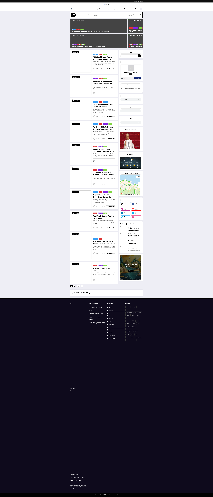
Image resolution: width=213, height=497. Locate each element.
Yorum (137, 223)
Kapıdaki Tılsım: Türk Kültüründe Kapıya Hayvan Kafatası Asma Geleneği (103, 196)
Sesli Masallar (111, 324)
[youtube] (142, 1)
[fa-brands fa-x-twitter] (136, 1)
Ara (131, 52)
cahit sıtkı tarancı (129, 312)
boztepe (133, 309)
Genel (78, 29)
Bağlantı (130, 270)
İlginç (82, 29)
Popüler (130, 223)
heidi (133, 320)
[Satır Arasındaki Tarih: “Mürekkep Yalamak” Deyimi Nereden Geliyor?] (82, 153)
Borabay (128, 309)
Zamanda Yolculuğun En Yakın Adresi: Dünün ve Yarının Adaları (140, 14)
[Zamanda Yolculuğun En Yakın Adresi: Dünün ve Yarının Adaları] (98, 40)
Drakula (133, 315)
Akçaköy (85, 8)
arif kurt (73, 20)
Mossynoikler (129, 331)
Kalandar (132, 326)
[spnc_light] (141, 9)
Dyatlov (138, 315)
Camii (136, 312)
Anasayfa (79, 8)
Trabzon (110, 332)
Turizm (132, 337)
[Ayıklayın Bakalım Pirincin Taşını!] (82, 272)
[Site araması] (137, 9)
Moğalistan (135, 331)
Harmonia (128, 320)
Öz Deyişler (108, 8)
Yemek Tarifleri (112, 338)
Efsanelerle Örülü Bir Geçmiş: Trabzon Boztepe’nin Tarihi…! (85, 14)
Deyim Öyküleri (99, 8)
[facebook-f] (135, 1)
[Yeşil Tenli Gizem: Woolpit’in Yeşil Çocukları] (82, 220)
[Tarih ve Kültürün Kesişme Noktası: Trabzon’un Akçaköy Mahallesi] (82, 131)
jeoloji (128, 326)
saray (127, 337)
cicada (140, 312)
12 (78, 286)
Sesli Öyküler (124, 8)
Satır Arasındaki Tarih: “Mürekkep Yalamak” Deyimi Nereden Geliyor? (104, 150)
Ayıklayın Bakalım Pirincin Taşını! (103, 269)
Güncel (123, 223)
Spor (110, 327)
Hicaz (137, 320)
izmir (138, 323)
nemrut (128, 334)
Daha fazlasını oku (111, 68)
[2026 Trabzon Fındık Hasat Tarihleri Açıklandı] (82, 109)
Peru (132, 334)
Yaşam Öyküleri (116, 8)
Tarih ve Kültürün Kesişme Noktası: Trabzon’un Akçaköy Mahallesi (104, 128)
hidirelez (128, 323)
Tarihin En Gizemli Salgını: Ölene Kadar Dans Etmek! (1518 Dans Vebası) (103, 174)
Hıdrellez (133, 323)
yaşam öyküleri (138, 337)
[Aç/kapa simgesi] (71, 9)
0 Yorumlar (103, 68)
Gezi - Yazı (74, 44)
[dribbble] (138, 1)
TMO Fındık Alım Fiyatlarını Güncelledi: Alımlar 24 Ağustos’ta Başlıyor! (112, 14)
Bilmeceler (111, 310)
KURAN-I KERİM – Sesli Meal (100, 494)
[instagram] (140, 1)
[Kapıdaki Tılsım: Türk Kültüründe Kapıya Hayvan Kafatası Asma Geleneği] (82, 199)
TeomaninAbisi (132, 35)
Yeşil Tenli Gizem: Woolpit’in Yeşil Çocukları (104, 217)
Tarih (110, 329)
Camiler (110, 313)
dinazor (128, 315)
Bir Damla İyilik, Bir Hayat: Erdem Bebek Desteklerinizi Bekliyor (104, 243)
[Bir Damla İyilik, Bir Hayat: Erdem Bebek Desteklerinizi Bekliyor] (82, 246)
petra (136, 334)
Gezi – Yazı (111, 318)
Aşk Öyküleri (91, 8)
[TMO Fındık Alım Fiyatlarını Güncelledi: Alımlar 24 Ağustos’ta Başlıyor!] (97, 25)
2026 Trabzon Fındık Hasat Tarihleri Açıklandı (103, 106)
